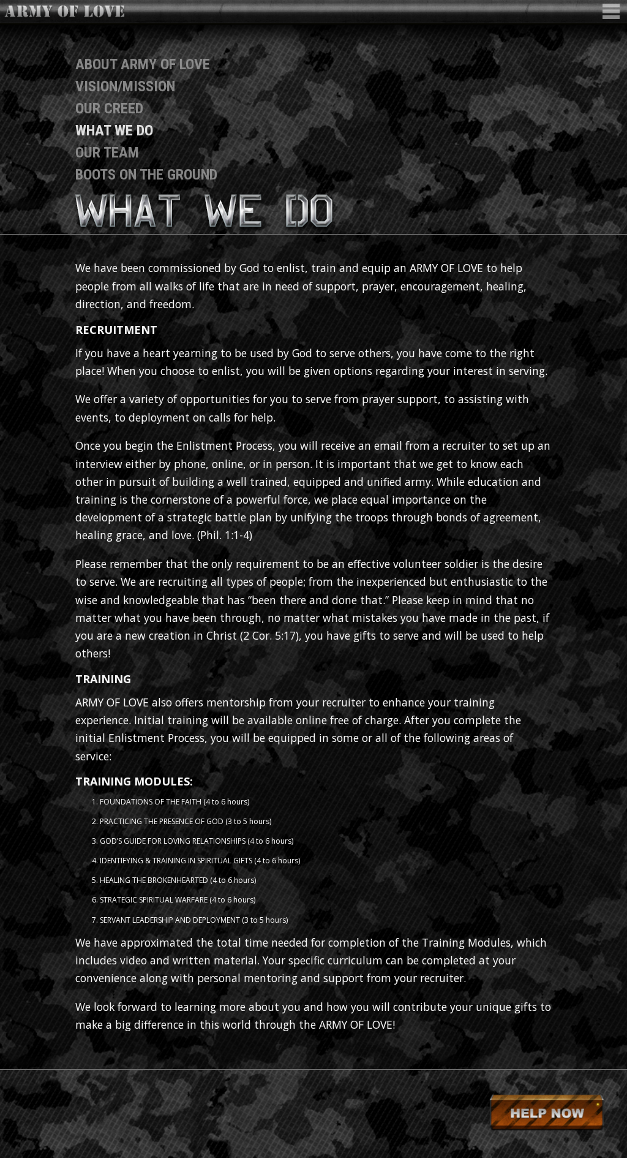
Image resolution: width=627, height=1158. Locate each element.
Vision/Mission (125, 86)
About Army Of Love (142, 64)
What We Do (114, 130)
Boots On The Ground (146, 174)
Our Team (107, 152)
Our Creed (109, 108)
